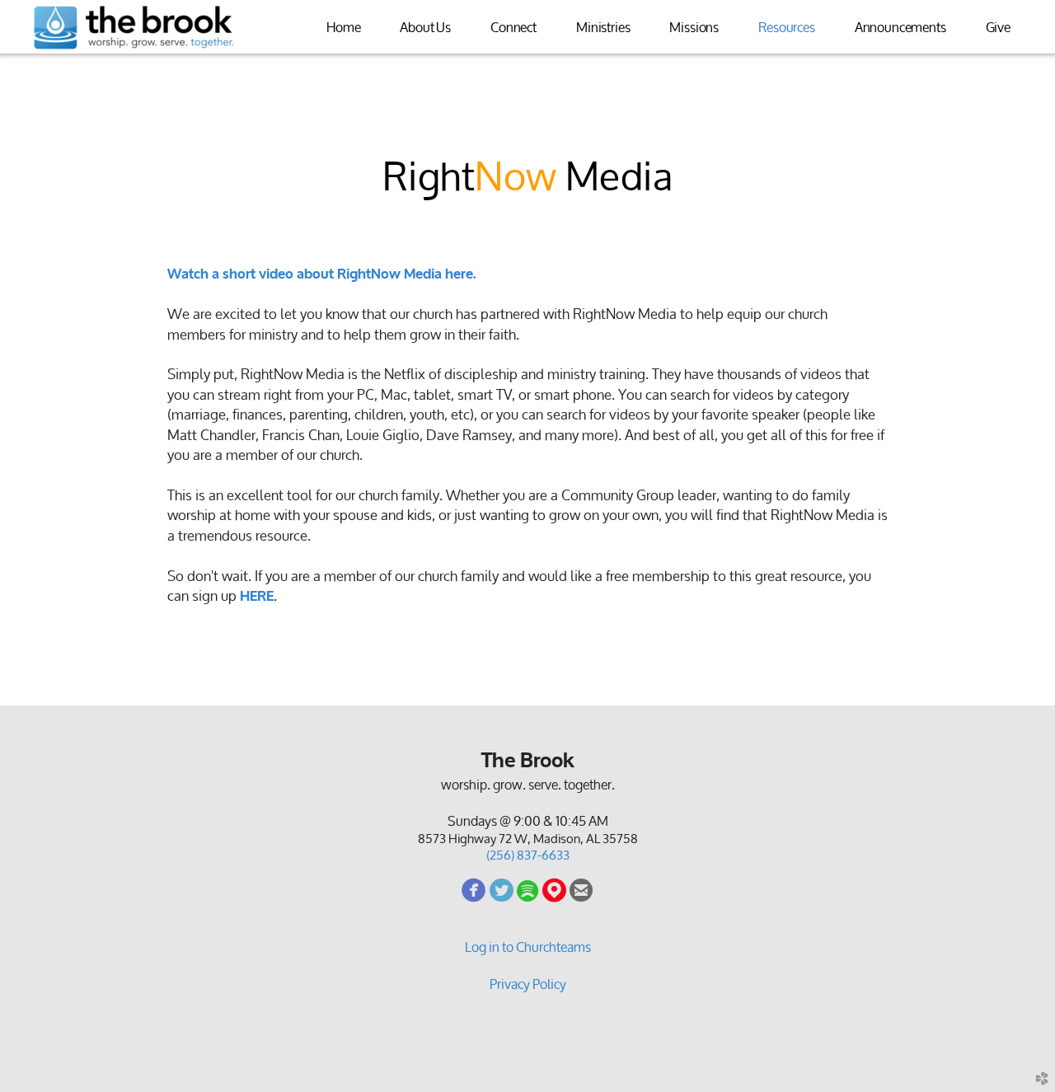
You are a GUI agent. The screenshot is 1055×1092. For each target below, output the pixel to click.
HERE (257, 596)
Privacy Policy (528, 984)
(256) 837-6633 (528, 855)
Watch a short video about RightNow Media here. (321, 274)
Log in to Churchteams (528, 947)
